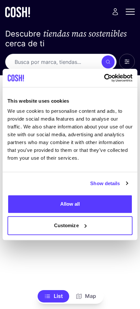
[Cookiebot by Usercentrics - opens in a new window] (104, 78)
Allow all (70, 204)
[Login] (115, 11)
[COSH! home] (17, 12)
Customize (66, 225)
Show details (105, 183)
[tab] (53, 296)
